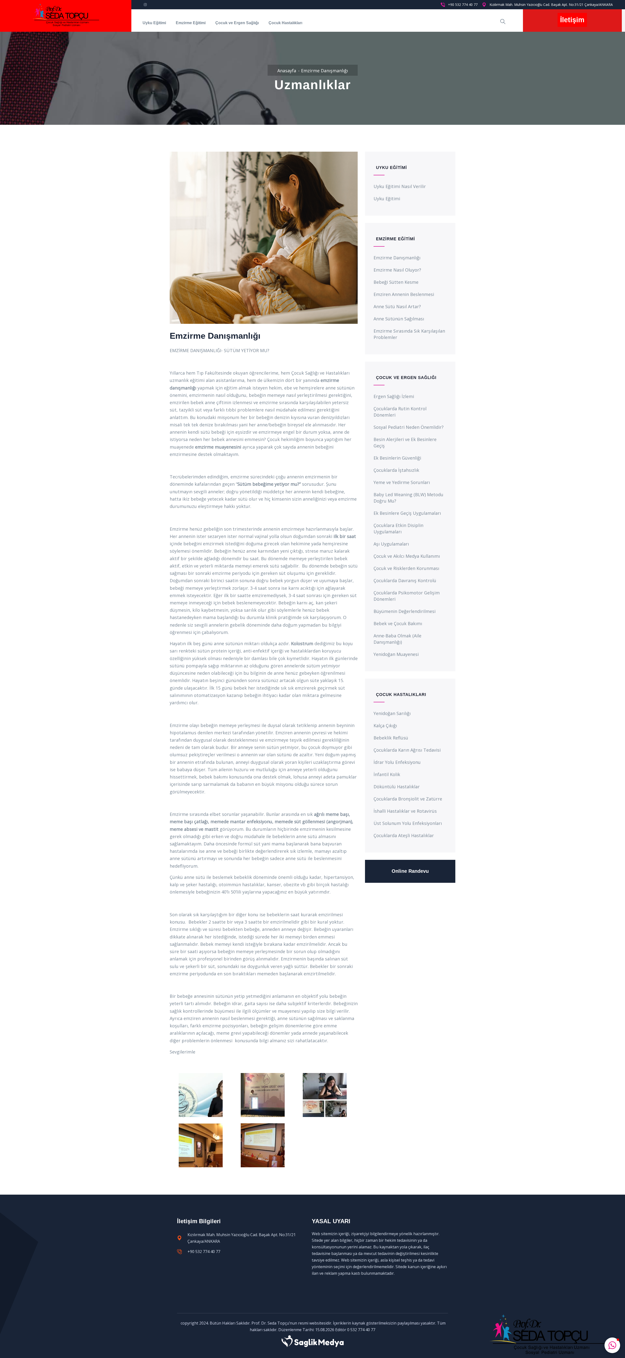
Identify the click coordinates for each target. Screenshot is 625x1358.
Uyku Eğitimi (154, 23)
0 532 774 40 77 (361, 1329)
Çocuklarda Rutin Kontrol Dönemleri (400, 412)
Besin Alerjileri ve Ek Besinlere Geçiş (405, 442)
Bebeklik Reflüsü (391, 738)
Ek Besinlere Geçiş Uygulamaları (407, 513)
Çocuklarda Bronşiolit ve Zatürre (408, 799)
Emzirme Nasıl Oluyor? (397, 270)
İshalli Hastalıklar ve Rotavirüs (405, 811)
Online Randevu (410, 871)
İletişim (572, 20)
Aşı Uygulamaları (391, 544)
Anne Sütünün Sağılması (399, 319)
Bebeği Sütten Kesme (396, 282)
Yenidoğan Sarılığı (392, 713)
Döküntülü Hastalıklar (397, 787)
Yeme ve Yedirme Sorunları (402, 482)
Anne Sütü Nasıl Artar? (397, 306)
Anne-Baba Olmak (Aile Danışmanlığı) (397, 639)
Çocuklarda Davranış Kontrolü (405, 580)
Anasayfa (286, 71)
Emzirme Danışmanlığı (397, 258)
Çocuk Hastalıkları (285, 23)
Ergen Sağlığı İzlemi (394, 396)
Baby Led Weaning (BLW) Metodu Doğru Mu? (408, 498)
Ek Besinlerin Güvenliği (397, 458)
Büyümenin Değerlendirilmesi (405, 611)
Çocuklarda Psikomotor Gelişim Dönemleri (407, 596)
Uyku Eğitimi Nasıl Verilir (400, 186)
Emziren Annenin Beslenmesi (404, 294)
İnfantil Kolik (387, 774)
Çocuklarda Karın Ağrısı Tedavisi (407, 750)
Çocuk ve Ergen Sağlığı (237, 23)
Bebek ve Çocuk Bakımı (398, 623)
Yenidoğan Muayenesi (396, 654)
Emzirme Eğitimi (191, 23)
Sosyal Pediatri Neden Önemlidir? (409, 427)
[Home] (65, 15)
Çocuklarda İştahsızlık (396, 470)
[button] (612, 1345)
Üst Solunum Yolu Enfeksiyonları (408, 823)
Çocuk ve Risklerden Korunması (406, 568)
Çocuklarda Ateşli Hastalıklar (404, 835)
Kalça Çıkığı (385, 725)
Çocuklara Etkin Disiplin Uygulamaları (398, 528)
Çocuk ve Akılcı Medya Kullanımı (407, 556)
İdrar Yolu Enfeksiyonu (397, 762)
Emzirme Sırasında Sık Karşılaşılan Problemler (409, 334)
